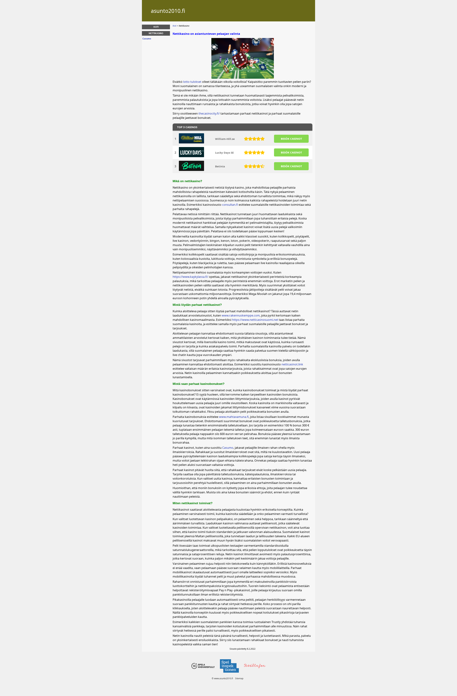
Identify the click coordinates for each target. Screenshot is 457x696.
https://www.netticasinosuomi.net (255, 320)
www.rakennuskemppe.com (241, 315)
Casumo (227, 448)
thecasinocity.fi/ (209, 113)
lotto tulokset (192, 82)
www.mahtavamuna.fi (234, 417)
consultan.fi (230, 205)
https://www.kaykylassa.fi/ (190, 277)
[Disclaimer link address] (229, 673)
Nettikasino (156, 33)
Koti (156, 27)
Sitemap (239, 678)
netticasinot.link (292, 364)
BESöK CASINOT (291, 138)
